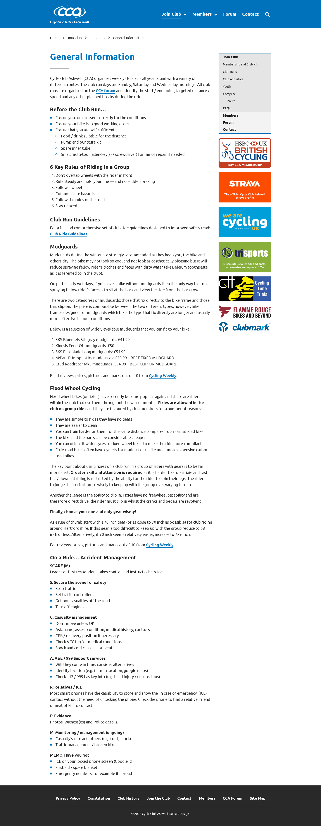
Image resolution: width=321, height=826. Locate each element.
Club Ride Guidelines (68, 233)
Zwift (231, 101)
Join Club (171, 14)
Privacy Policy (68, 798)
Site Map (257, 798)
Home (54, 38)
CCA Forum (232, 798)
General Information (128, 38)
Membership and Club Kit (240, 64)
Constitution (99, 798)
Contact (250, 14)
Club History (128, 798)
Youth (227, 87)
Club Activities (233, 79)
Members (202, 14)
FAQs (226, 108)
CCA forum (105, 90)
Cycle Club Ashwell (69, 14)
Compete (229, 94)
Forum (229, 14)
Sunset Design (179, 814)
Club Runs (97, 38)
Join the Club (158, 798)
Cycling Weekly (162, 375)
